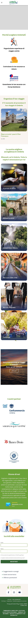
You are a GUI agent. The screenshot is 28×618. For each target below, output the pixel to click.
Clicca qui (14, 370)
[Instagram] (14, 592)
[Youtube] (19, 592)
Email (2, 542)
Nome (2, 548)
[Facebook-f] (8, 592)
